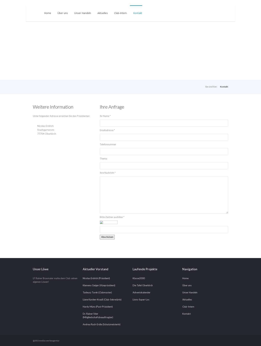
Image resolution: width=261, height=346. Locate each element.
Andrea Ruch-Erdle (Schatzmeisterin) (101, 324)
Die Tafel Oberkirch (143, 285)
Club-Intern (120, 13)
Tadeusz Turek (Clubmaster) (97, 292)
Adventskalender (141, 292)
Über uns (63, 13)
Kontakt (137, 13)
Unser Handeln (82, 13)
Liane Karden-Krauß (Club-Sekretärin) (102, 299)
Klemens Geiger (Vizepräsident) (99, 285)
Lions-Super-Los (141, 299)
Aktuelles (102, 13)
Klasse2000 (139, 278)
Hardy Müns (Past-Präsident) (98, 306)
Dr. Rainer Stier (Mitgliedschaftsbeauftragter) (98, 315)
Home (47, 13)
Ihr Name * (105, 116)
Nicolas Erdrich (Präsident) (96, 278)
